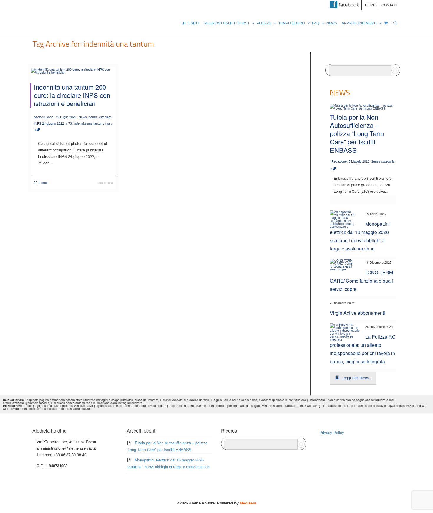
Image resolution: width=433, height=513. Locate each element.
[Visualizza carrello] (386, 23)
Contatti (389, 4)
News (331, 23)
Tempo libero (292, 23)
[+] (73, 70)
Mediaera (248, 503)
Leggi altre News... (356, 377)
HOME (370, 4)
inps (108, 123)
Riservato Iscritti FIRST (227, 23)
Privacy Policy (331, 432)
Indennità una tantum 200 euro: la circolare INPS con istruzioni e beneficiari (72, 95)
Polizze (264, 23)
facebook (348, 4)
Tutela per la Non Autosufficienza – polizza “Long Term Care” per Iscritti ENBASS (357, 133)
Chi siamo (190, 23)
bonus (93, 116)
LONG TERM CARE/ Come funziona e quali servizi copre (361, 280)
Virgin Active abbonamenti (357, 312)
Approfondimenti (359, 23)
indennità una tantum (88, 123)
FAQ (316, 23)
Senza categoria (382, 161)
